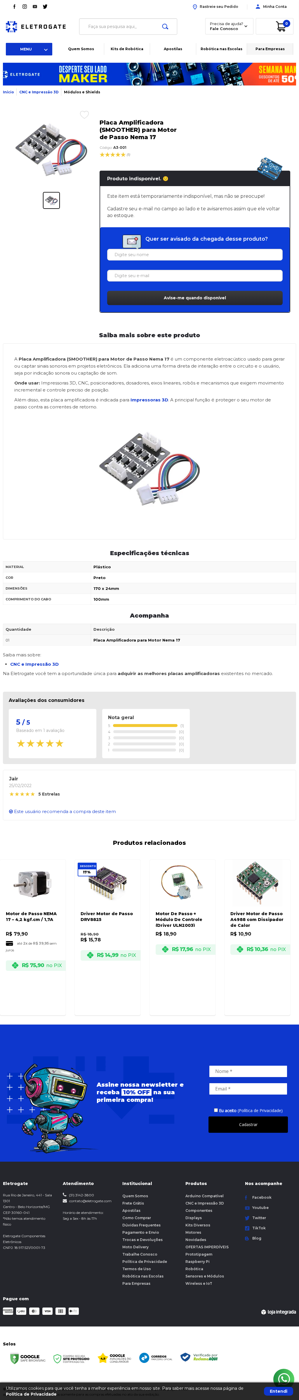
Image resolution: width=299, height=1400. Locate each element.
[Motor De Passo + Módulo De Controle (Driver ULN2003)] (182, 929)
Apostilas (173, 49)
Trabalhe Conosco (139, 1254)
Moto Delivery (135, 1247)
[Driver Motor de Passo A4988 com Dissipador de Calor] (257, 929)
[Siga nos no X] (45, 6)
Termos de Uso (136, 1269)
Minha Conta (275, 6)
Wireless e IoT (198, 1283)
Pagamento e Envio (140, 1232)
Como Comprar (136, 1218)
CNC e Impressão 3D (39, 92)
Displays (193, 1218)
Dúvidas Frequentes (141, 1225)
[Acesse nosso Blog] (24, 6)
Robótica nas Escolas (221, 49)
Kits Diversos (197, 1225)
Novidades (195, 1240)
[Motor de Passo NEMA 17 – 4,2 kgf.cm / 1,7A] (33, 929)
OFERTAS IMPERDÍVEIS (207, 1247)
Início (8, 92)
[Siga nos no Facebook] (14, 6)
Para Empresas (270, 49)
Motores (193, 1232)
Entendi (278, 1391)
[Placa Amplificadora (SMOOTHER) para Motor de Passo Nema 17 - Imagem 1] (51, 200)
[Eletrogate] (39, 26)
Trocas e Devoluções (142, 1240)
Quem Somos (81, 49)
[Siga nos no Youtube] (35, 6)
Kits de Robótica (127, 49)
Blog (256, 1238)
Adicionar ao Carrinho (37, 1007)
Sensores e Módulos (204, 1276)
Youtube (260, 1207)
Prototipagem (198, 1254)
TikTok (259, 1228)
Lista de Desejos (80, 115)
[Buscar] (165, 26)
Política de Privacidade (144, 1261)
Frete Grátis (133, 1203)
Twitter (259, 1218)
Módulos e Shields (82, 92)
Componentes (198, 1210)
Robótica (194, 1269)
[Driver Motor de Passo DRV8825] (107, 929)
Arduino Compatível (204, 1196)
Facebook (262, 1197)
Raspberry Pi (197, 1261)
